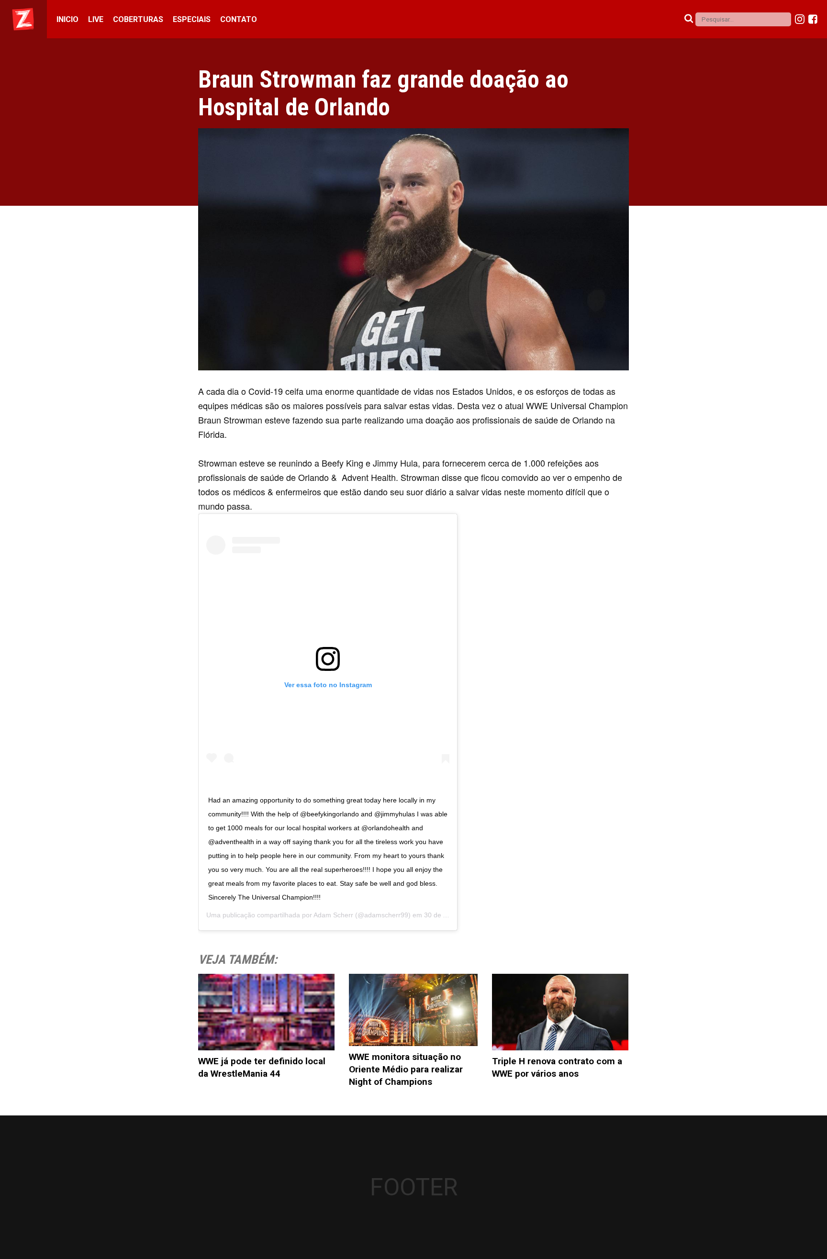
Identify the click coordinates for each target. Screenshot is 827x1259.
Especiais (192, 19)
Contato (238, 19)
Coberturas (138, 19)
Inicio (67, 19)
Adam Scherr (333, 915)
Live (95, 19)
